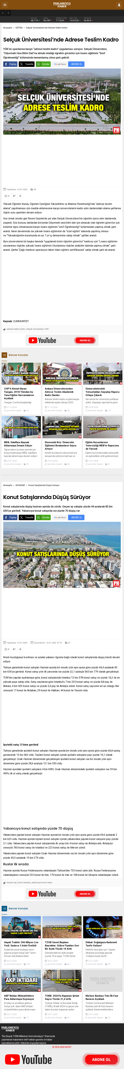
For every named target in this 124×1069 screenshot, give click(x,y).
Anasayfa (7, 27)
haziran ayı (11, 882)
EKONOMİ (20, 485)
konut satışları (24, 882)
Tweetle (29, 64)
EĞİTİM (19, 27)
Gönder (46, 64)
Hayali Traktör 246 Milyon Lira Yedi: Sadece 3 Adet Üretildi (41, 13)
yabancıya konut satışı (41, 882)
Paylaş (13, 64)
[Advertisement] (62, 160)
